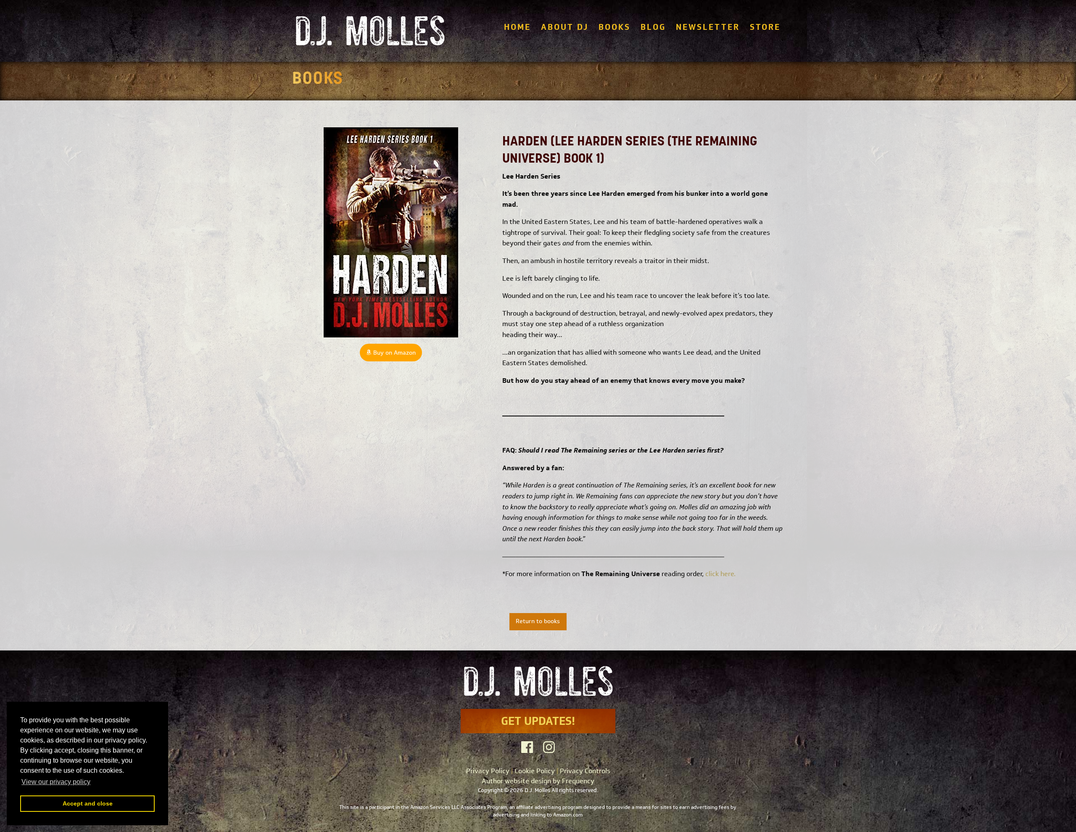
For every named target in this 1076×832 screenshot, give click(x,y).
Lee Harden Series (531, 176)
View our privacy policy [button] (55, 781)
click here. (720, 574)
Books (614, 27)
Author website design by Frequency (538, 781)
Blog (653, 27)
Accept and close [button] (88, 803)
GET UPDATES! (538, 721)
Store (765, 27)
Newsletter (708, 27)
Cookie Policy (534, 771)
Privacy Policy (487, 771)
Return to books (538, 621)
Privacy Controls (585, 771)
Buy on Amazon (394, 352)
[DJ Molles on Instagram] (549, 747)
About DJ (564, 27)
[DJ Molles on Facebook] (527, 747)
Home (517, 27)
